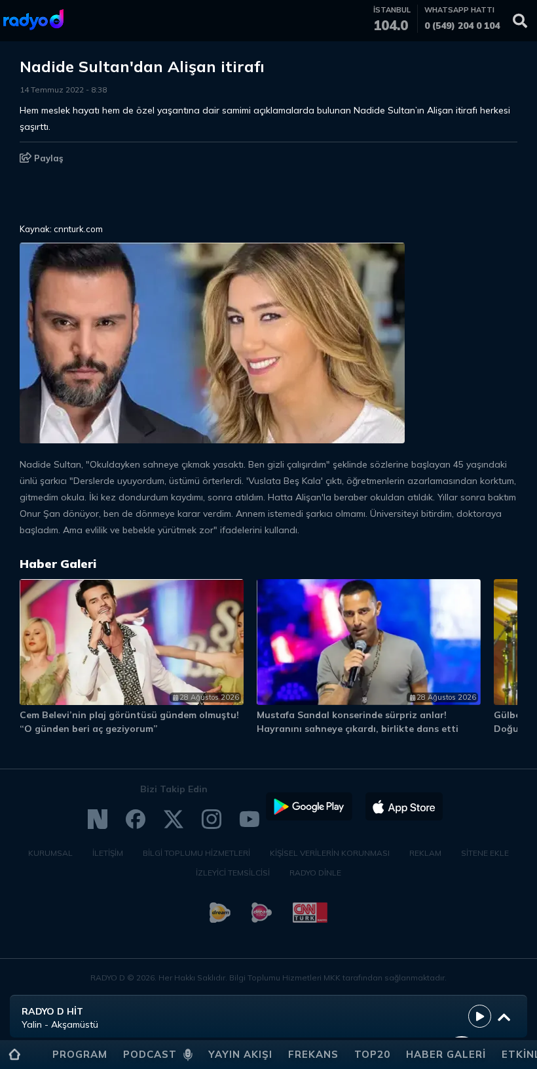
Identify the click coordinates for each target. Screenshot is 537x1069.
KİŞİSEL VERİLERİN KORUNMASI (330, 853)
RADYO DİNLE (315, 872)
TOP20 (372, 1054)
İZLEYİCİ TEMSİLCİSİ (233, 872)
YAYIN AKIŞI (240, 1054)
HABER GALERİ (446, 1054)
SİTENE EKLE (485, 853)
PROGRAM (79, 1054)
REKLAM (425, 853)
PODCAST (150, 1054)
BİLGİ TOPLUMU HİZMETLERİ (196, 853)
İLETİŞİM (107, 853)
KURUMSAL (50, 853)
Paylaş (47, 158)
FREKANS (313, 1054)
